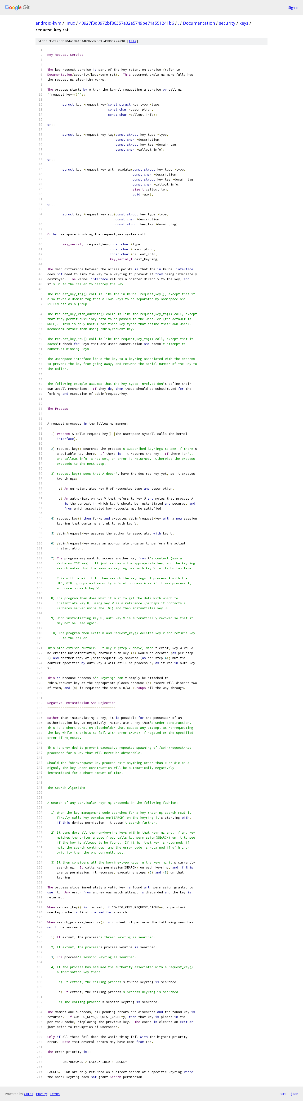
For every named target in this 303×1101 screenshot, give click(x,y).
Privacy (41, 1094)
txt (283, 1094)
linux (70, 23)
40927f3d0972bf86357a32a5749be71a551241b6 (126, 23)
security (227, 23)
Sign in (293, 7)
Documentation (199, 23)
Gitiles (28, 1094)
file (132, 41)
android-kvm (48, 23)
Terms (55, 1094)
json (294, 1094)
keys (243, 23)
